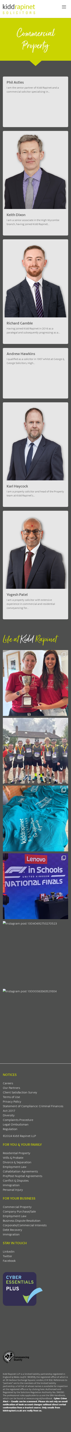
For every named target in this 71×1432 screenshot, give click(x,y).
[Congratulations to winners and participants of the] (35, 683)
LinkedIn (9, 1251)
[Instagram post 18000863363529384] (35, 1022)
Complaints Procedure (18, 1120)
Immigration (11, 1185)
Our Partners (11, 1088)
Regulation (10, 1129)
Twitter (7, 1256)
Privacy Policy (12, 1101)
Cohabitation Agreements (20, 1171)
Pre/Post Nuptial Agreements (22, 1176)
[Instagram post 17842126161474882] (35, 886)
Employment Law (14, 1167)
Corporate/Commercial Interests (25, 1225)
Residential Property (16, 1153)
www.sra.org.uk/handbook (39, 1398)
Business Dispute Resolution (22, 1220)
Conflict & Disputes (16, 1180)
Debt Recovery (12, 1230)
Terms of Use (11, 1097)
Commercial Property (17, 1207)
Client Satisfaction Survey (20, 1092)
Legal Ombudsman (16, 1124)
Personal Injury (13, 1190)
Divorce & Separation (17, 1162)
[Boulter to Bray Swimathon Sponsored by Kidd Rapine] (35, 818)
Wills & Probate (13, 1157)
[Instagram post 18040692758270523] (35, 954)
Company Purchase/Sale (19, 1211)
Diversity (9, 1115)
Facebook (9, 1261)
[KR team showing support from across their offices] (35, 751)
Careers (8, 1083)
